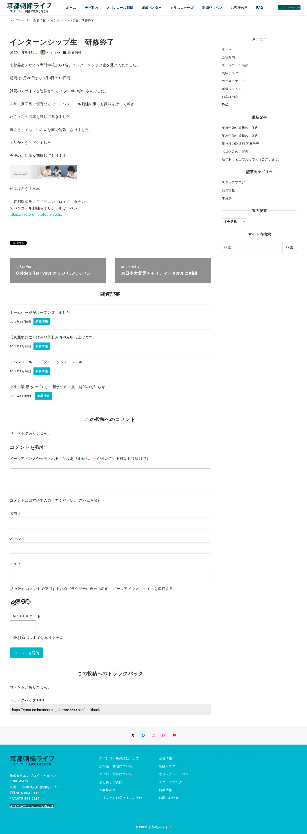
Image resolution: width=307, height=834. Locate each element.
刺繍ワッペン (232, 88)
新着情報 (74, 52)
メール (17, 538)
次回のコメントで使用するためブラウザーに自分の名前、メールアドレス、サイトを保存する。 (95, 588)
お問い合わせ (169, 797)
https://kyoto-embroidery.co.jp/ (36, 214)
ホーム (227, 49)
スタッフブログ (233, 182)
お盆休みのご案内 (235, 151)
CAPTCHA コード (25, 615)
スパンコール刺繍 (235, 65)
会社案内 (228, 57)
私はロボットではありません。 (40, 637)
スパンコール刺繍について (119, 758)
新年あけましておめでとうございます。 (252, 159)
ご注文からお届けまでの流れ (120, 797)
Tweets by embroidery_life (239, 758)
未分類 (227, 198)
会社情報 (165, 758)
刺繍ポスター (232, 73)
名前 (15, 513)
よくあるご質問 (110, 782)
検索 (289, 247)
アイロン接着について (115, 774)
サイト (15, 563)
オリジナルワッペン (174, 774)
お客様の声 (230, 96)
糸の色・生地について (115, 766)
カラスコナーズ (233, 80)
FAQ (225, 104)
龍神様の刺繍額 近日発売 (241, 143)
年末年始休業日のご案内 (240, 127)
